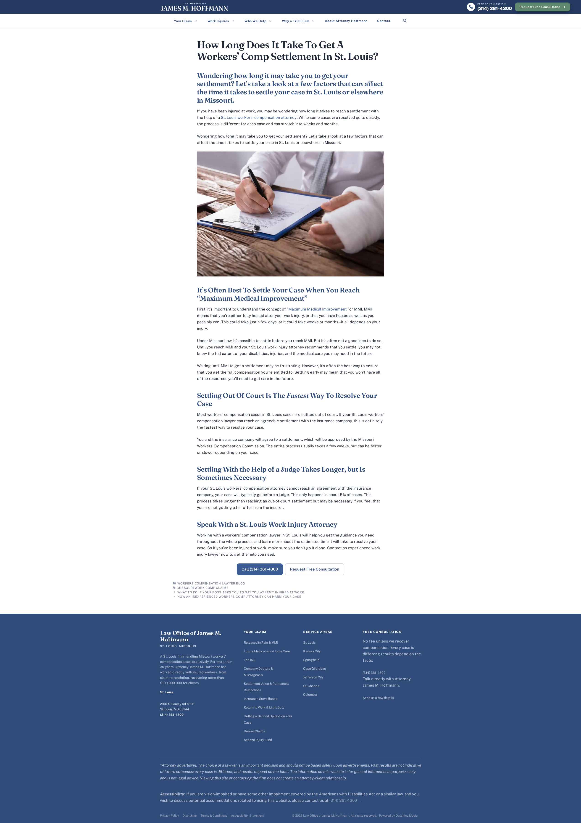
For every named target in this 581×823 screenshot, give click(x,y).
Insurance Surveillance (260, 699)
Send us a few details (378, 698)
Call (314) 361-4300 (260, 569)
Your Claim (183, 21)
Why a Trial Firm (295, 21)
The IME (250, 660)
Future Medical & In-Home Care (267, 651)
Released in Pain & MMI (261, 642)
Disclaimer (190, 815)
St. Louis (309, 642)
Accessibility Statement (247, 815)
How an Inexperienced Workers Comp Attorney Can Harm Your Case (239, 596)
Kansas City (312, 651)
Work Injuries (218, 21)
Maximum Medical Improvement (317, 309)
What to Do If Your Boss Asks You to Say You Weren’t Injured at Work (240, 592)
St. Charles (311, 686)
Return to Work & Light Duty (264, 707)
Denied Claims (254, 731)
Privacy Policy (169, 815)
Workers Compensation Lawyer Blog (211, 583)
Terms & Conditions (214, 815)
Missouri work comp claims (203, 587)
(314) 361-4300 (172, 715)
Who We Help (255, 21)
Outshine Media (407, 815)
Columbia (310, 694)
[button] (405, 21)
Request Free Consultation (540, 7)
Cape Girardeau (314, 668)
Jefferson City (313, 677)
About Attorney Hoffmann (346, 21)
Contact (383, 21)
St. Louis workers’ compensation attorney (259, 117)
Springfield (311, 660)
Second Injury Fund (258, 740)
